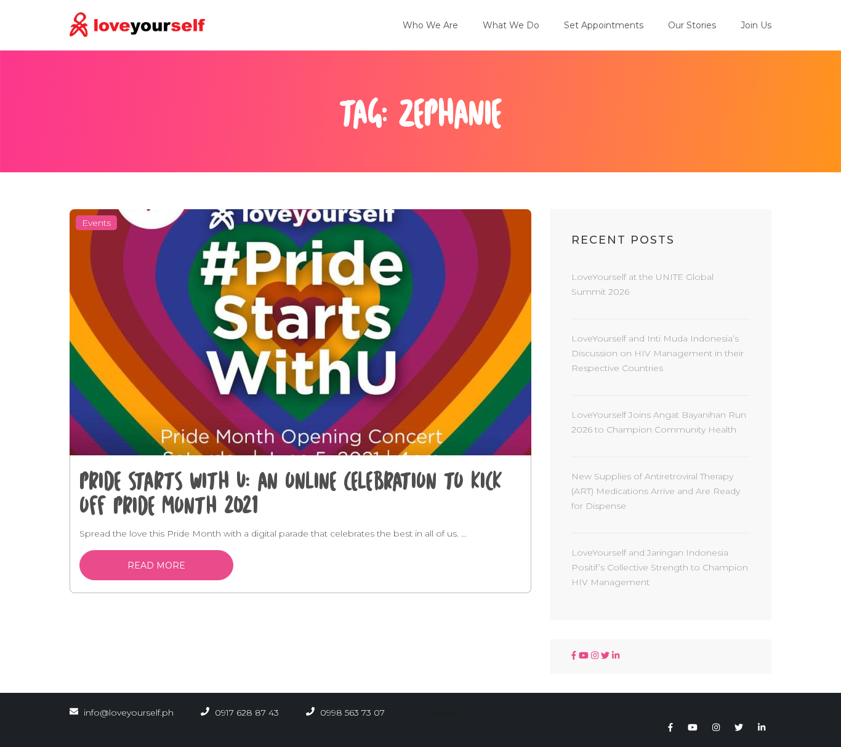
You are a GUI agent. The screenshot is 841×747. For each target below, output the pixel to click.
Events (96, 222)
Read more (156, 565)
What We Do (511, 25)
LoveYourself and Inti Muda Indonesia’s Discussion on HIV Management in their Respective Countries (657, 353)
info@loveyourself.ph (129, 712)
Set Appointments (603, 25)
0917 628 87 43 (245, 712)
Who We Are (430, 25)
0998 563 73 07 (351, 712)
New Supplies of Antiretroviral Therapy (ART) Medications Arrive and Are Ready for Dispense (655, 491)
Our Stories (692, 25)
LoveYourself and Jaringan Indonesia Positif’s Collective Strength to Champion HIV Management (659, 567)
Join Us (756, 25)
